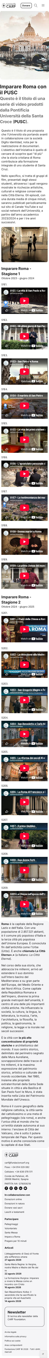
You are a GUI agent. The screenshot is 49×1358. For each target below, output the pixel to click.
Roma (36, 157)
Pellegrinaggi (11, 1224)
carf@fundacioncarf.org (17, 1162)
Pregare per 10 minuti (16, 1241)
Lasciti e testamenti (14, 1212)
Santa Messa (11, 1232)
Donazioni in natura (14, 1203)
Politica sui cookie (12, 1341)
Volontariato (11, 1228)
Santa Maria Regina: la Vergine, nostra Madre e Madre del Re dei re (21, 1267)
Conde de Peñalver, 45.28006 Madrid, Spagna (17, 1177)
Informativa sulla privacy (15, 1336)
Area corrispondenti (13, 1345)
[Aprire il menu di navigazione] (43, 5)
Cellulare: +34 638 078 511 (19, 1171)
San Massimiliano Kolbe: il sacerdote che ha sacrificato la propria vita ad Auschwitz (20, 1294)
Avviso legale (10, 1332)
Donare (26, 5)
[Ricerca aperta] (35, 5)
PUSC (20, 121)
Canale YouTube (25, 206)
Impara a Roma (12, 1236)
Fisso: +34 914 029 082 (17, 1167)
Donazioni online (13, 1199)
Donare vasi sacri (13, 1207)
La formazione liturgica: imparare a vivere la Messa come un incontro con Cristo (22, 1281)
